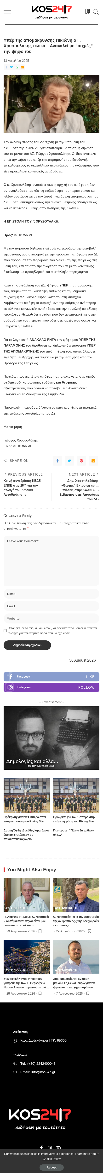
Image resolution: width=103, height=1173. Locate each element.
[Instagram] (51, 687)
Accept (52, 1167)
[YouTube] (58, 1148)
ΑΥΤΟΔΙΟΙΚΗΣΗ (16, 908)
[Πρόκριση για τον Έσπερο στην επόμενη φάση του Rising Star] (27, 795)
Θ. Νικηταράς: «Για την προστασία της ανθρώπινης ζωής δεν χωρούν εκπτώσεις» (76, 921)
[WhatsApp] (17, 67)
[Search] (94, 12)
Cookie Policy (52, 1159)
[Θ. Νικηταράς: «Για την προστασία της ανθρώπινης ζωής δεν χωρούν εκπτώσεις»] (76, 895)
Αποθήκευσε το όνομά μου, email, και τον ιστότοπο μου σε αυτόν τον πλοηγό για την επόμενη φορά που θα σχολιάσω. (52, 631)
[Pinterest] (81, 461)
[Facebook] (6, 67)
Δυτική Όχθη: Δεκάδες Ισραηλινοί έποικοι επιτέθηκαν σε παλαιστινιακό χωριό (26, 835)
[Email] (22, 67)
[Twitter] (11, 67)
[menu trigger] (10, 12)
